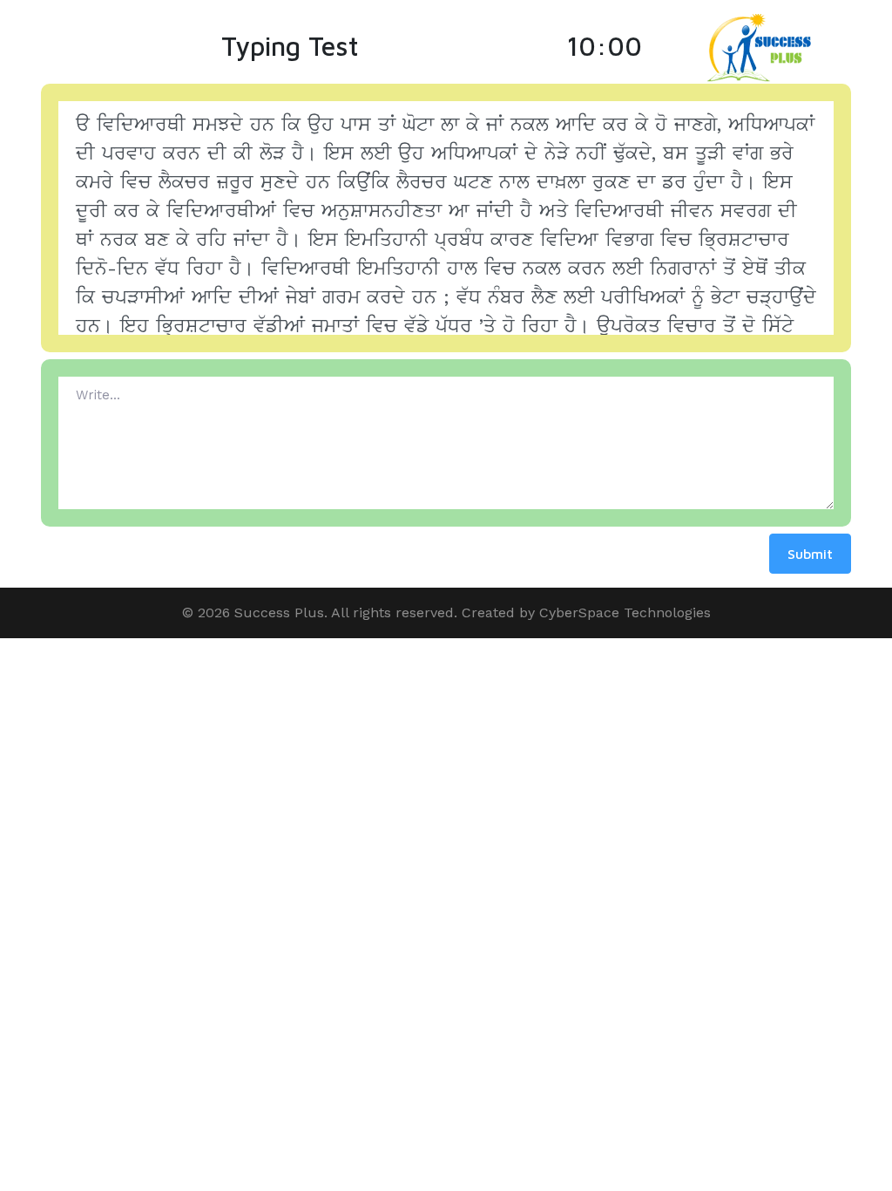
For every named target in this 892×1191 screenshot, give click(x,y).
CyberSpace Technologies (625, 612)
